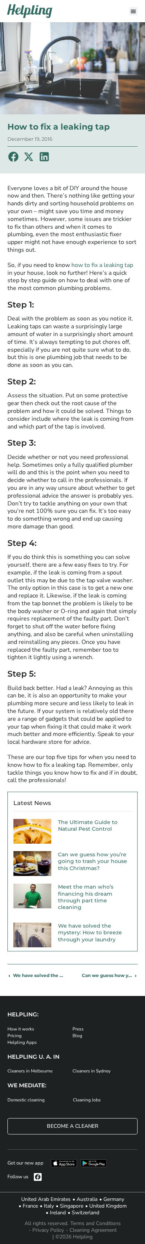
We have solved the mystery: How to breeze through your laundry (90, 932)
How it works (20, 1029)
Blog (77, 1036)
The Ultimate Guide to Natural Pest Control (87, 825)
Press (78, 1029)
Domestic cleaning (26, 1100)
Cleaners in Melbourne (29, 1071)
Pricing (14, 1036)
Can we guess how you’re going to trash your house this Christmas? (92, 861)
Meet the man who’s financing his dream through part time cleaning (85, 897)
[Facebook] (38, 1177)
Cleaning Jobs (87, 1100)
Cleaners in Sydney (91, 1071)
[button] (133, 11)
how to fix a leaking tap (102, 265)
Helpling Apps (22, 1042)
